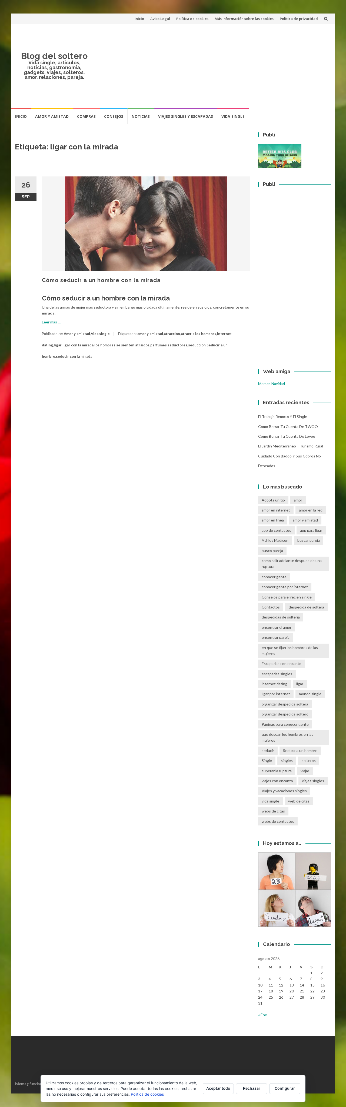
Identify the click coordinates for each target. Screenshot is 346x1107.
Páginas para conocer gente (285, 724)
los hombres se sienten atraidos (121, 345)
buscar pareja (308, 540)
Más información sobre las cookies (244, 18)
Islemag (22, 1083)
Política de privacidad (299, 18)
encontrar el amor (276, 627)
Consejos (113, 116)
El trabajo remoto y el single (282, 416)
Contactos (271, 607)
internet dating (274, 683)
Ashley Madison (275, 540)
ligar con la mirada (78, 345)
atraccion (172, 334)
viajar (305, 770)
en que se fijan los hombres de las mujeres (290, 650)
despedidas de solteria (281, 617)
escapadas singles (277, 673)
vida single (270, 801)
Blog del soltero (54, 56)
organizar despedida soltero (285, 714)
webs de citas (273, 811)
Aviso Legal (160, 18)
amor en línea (273, 520)
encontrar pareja (276, 637)
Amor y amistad (52, 116)
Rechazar (251, 1088)
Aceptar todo (218, 1088)
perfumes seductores (168, 345)
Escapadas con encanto (281, 663)
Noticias (141, 116)
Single (267, 760)
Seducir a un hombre (300, 750)
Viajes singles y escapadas (185, 116)
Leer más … (51, 322)
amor (298, 500)
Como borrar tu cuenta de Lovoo (286, 436)
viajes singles (313, 780)
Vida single (233, 116)
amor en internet (276, 510)
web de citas (299, 801)
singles (287, 760)
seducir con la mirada (74, 356)
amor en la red (310, 510)
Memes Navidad (271, 383)
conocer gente (274, 576)
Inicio (139, 18)
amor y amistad (150, 334)
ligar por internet (276, 693)
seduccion (197, 345)
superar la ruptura (277, 770)
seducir (268, 750)
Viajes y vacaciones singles (284, 790)
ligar (58, 345)
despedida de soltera (306, 607)
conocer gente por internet (285, 586)
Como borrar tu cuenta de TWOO (288, 426)
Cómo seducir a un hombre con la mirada (101, 280)
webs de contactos (278, 821)
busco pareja (272, 550)
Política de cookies (192, 18)
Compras (86, 116)
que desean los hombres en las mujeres (287, 737)
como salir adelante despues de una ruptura (292, 563)
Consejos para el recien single (287, 597)
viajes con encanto (277, 780)
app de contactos (276, 530)
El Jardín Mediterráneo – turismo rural (290, 446)
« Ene (262, 1014)
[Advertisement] (212, 66)
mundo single (310, 693)
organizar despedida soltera (285, 704)
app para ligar (311, 530)
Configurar (285, 1088)
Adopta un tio (273, 500)
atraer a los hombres (198, 334)
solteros (309, 760)
